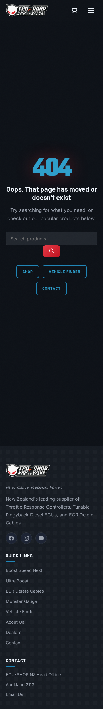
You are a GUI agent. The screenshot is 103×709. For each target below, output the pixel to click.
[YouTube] (41, 538)
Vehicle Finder (64, 271)
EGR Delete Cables (25, 591)
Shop (28, 271)
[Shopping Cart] (74, 10)
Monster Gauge (21, 601)
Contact (51, 288)
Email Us (14, 694)
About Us (15, 622)
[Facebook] (11, 538)
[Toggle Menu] (91, 10)
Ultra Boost (17, 581)
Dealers (13, 632)
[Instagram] (26, 538)
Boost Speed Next (24, 570)
